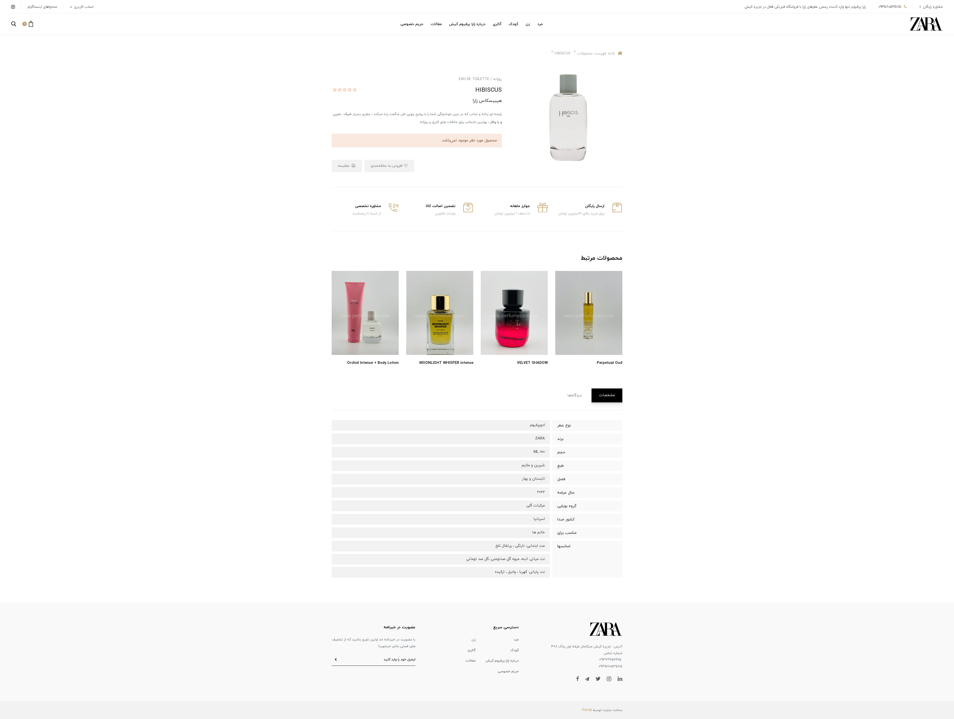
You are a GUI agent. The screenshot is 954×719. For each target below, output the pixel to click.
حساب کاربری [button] (83, 6)
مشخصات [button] (607, 395)
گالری (497, 24)
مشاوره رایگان (933, 6)
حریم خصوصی (411, 24)
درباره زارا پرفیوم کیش (467, 24)
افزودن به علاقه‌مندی (387, 166)
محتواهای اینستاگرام (42, 6)
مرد (540, 24)
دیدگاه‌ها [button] (574, 395)
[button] (27, 24)
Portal (587, 710)
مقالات (436, 24)
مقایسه (344, 166)
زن (528, 24)
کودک (513, 24)
